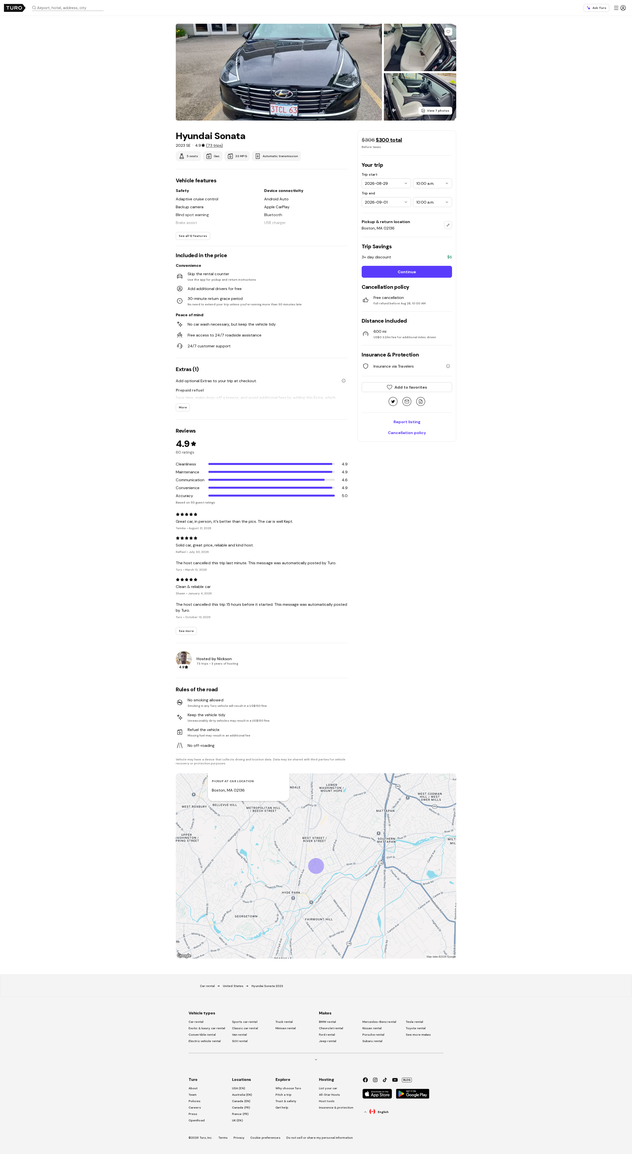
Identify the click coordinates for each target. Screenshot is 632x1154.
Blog (407, 1079)
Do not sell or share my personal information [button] (319, 1137)
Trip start (369, 174)
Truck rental (284, 1022)
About (193, 1088)
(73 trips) (214, 145)
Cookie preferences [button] (265, 1137)
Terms (223, 1137)
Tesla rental (414, 1022)
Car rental (207, 986)
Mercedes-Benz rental (379, 1022)
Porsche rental (373, 1034)
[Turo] (15, 8)
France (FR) (240, 1114)
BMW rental (327, 1022)
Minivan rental (286, 1028)
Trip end (368, 193)
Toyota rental (416, 1028)
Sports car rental (244, 1022)
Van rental (239, 1034)
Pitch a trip (284, 1094)
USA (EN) (238, 1088)
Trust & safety (286, 1101)
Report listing (407, 422)
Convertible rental (202, 1034)
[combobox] (70, 8)
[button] (70, 7)
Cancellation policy (407, 432)
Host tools (327, 1101)
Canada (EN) (241, 1101)
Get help (282, 1107)
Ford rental (327, 1034)
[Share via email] (406, 402)
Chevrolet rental (331, 1028)
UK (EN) (237, 1120)
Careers (195, 1107)
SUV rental (240, 1041)
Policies (194, 1101)
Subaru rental (372, 1041)
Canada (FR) (241, 1107)
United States (233, 986)
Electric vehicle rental (205, 1041)
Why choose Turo (288, 1088)
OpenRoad (197, 1120)
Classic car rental (245, 1028)
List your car (328, 1088)
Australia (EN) (242, 1094)
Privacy (239, 1137)
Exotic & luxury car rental (207, 1028)
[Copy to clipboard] (420, 402)
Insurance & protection (336, 1107)
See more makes (418, 1034)
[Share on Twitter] (393, 402)
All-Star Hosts (329, 1094)
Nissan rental (372, 1028)
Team (193, 1094)
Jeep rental (327, 1041)
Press (193, 1114)
